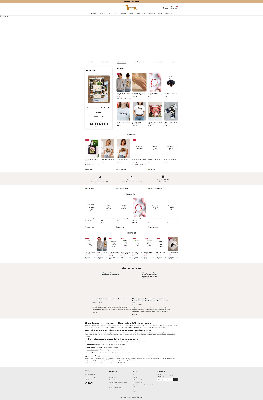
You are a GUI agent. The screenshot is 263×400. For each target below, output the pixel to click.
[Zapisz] (175, 379)
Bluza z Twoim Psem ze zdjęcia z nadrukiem (123, 94)
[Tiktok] (91, 383)
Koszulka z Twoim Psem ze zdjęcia (114, 253)
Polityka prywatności (137, 380)
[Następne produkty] (175, 146)
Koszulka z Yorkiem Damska (154, 159)
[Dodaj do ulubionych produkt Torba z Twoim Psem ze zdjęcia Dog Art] (98, 140)
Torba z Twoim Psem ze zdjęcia (139, 159)
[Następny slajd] (260, 37)
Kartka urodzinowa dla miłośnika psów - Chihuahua (92, 219)
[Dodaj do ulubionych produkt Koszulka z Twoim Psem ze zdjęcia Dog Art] (129, 239)
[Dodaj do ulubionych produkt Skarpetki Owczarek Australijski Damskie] (176, 103)
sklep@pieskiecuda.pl (90, 377)
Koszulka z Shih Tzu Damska (170, 159)
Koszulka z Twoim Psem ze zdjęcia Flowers (137, 253)
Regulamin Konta (113, 377)
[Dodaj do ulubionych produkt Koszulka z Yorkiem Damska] (161, 140)
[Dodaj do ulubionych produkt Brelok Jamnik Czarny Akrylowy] (176, 74)
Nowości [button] (131, 134)
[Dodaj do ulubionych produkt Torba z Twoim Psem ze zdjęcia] (145, 140)
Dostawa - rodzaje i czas (115, 387)
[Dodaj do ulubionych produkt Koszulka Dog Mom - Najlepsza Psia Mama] (129, 103)
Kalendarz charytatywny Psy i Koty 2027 (98, 108)
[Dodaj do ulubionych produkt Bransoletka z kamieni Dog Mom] (176, 200)
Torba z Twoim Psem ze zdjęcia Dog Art (91, 160)
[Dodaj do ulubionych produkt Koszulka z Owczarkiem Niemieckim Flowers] (145, 103)
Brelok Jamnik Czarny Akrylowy (170, 93)
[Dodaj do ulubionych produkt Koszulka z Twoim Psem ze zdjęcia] (117, 239)
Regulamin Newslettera (114, 380)
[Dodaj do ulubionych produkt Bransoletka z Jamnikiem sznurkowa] (161, 74)
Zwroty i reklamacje (137, 382)
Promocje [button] (131, 232)
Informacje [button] (136, 371)
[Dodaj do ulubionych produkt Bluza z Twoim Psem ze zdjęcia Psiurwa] (94, 239)
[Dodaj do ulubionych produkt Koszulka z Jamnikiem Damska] (129, 140)
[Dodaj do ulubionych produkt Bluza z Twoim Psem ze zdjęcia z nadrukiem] (129, 74)
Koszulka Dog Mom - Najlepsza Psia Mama (123, 123)
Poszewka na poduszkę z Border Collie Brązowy (155, 123)
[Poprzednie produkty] (88, 146)
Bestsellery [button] (131, 194)
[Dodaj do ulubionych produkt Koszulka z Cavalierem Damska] (113, 140)
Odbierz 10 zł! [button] (161, 371)
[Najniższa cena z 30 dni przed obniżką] (130, 98)
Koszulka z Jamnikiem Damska (123, 159)
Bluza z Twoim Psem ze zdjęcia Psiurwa (90, 253)
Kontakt (134, 391)
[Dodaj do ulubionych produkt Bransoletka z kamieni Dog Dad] (161, 200)
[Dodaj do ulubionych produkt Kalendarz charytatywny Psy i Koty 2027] (109, 74)
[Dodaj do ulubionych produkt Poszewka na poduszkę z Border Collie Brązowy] (161, 103)
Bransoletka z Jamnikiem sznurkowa (153, 94)
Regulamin (135, 377)
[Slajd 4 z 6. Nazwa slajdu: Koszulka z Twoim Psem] (131, 37)
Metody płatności (113, 385)
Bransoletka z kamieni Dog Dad (154, 219)
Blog (134, 389)
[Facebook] (86, 383)
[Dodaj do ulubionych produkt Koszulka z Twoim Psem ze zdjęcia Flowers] (141, 239)
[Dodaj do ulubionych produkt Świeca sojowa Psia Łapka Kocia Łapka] (113, 200)
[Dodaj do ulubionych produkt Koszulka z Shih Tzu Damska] (176, 140)
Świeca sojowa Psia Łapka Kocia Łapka (108, 219)
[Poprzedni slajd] (3, 37)
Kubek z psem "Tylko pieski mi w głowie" (123, 219)
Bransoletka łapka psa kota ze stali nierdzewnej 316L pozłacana (139, 94)
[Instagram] (89, 383)
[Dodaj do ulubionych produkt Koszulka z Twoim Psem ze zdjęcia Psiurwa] (153, 239)
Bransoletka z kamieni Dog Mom (171, 219)
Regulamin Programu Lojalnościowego (118, 382)
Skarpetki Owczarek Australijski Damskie (170, 123)
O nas (134, 375)
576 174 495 (88, 379)
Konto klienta (112, 375)
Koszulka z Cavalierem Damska (107, 159)
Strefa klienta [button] (113, 371)
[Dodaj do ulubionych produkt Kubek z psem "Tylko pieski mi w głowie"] (129, 200)
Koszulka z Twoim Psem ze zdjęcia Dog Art (125, 253)
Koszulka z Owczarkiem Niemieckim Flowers (137, 123)
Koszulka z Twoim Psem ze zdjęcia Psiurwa (149, 253)
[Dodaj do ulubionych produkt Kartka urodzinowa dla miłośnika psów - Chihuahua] (98, 200)
